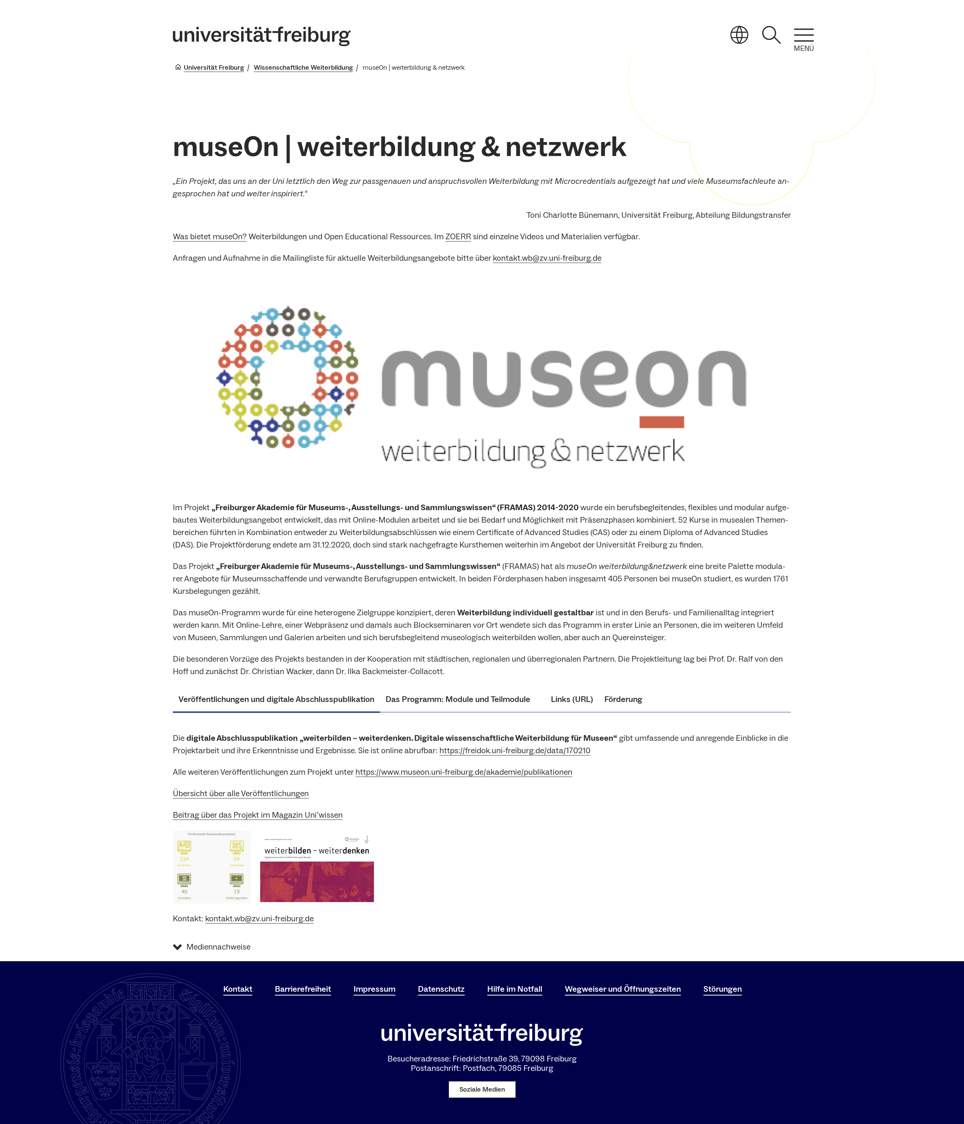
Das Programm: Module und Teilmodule (463, 699)
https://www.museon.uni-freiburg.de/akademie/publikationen (463, 772)
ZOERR (458, 236)
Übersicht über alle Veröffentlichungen (241, 793)
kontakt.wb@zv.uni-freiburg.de (547, 258)
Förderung (623, 699)
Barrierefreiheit (303, 989)
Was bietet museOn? (210, 236)
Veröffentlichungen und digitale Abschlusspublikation (276, 699)
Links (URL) (572, 699)
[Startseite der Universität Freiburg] (262, 36)
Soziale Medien (482, 1089)
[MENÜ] (804, 35)
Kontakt (237, 989)
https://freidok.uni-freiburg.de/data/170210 (514, 750)
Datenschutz (441, 989)
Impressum (374, 989)
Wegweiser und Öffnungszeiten (623, 989)
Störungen (722, 989)
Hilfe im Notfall (514, 989)
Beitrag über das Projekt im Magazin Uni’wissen (258, 815)
